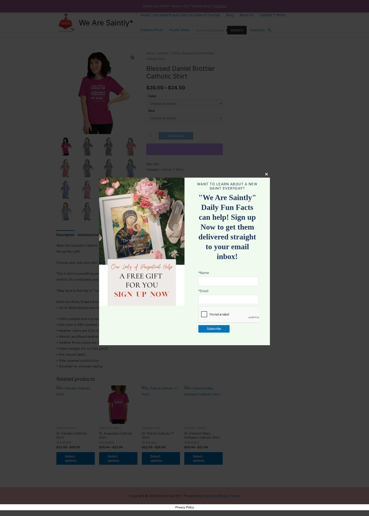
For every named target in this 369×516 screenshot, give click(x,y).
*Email (203, 291)
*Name (203, 273)
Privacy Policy (184, 507)
